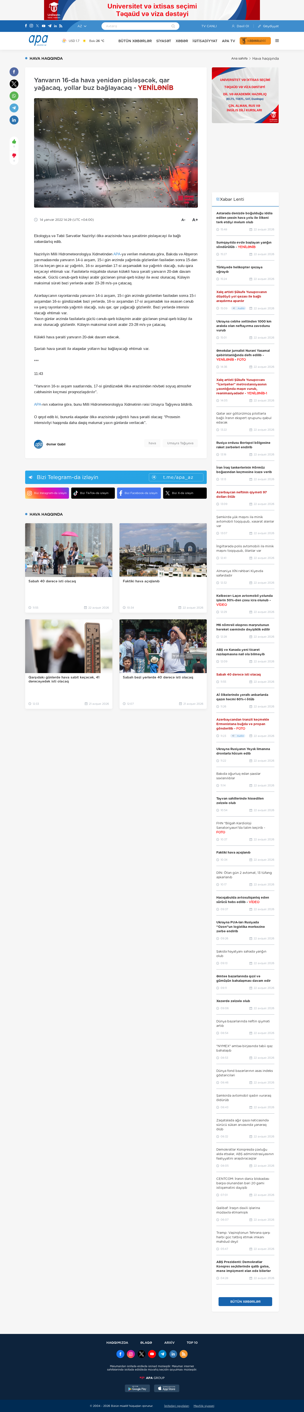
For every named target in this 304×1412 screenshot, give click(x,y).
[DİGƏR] (275, 40)
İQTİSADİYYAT (205, 41)
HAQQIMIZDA (117, 1342)
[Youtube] (43, 26)
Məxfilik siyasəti (204, 1406)
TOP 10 (192, 1342)
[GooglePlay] (137, 1389)
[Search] (173, 27)
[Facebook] (26, 26)
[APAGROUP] (152, 1378)
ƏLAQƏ (146, 1342)
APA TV (228, 41)
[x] (142, 1354)
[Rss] (60, 26)
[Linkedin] (55, 26)
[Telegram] (49, 26)
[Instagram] (31, 26)
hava (152, 443)
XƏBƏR (182, 41)
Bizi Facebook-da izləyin (141, 493)
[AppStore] (166, 1389)
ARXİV (169, 1342)
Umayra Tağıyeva (180, 443)
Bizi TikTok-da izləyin (94, 493)
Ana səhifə (239, 58)
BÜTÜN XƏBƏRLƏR (135, 41)
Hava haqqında (265, 58)
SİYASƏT (163, 41)
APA (116, 254)
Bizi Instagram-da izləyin (50, 493)
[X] (37, 26)
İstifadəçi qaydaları (176, 1406)
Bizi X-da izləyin (182, 493)
